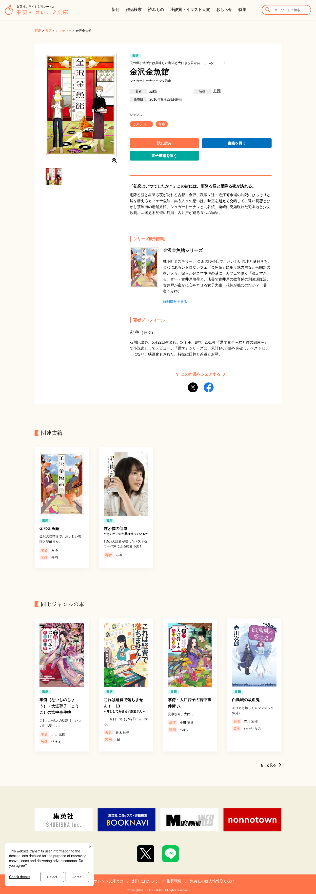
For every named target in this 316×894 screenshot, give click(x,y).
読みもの (156, 9)
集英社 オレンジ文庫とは (102, 881)
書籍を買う (237, 143)
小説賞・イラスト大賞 (190, 9)
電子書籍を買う (164, 155)
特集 (242, 9)
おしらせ (224, 9)
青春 (161, 124)
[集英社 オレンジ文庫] (36, 12)
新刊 (115, 9)
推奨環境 (174, 881)
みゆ (153, 91)
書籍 (48, 31)
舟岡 (217, 91)
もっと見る (268, 765)
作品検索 (134, 9)
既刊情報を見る (175, 302)
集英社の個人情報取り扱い (212, 881)
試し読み (164, 143)
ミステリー (64, 31)
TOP (38, 31)
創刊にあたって (145, 881)
